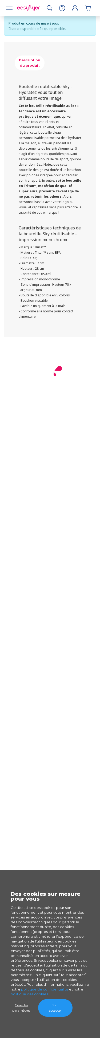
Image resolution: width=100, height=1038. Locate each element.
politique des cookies (29, 994)
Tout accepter (55, 1007)
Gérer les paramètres (21, 1007)
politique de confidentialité (44, 989)
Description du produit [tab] (29, 63)
